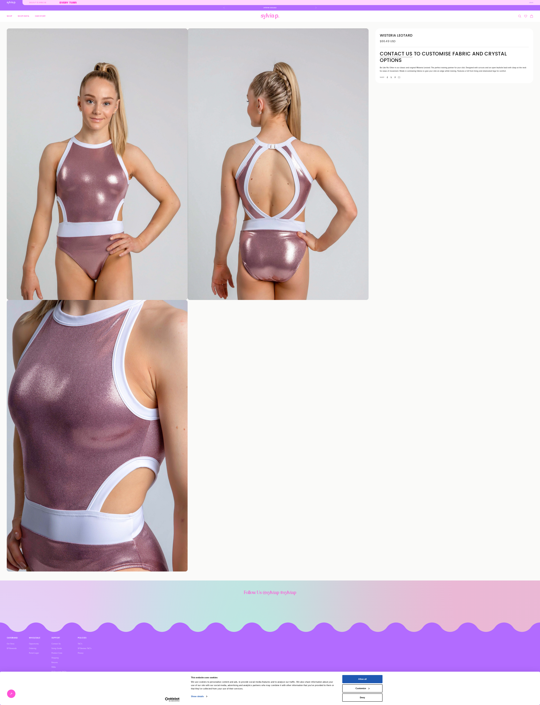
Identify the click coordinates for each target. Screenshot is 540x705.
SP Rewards (12, 648)
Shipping (55, 658)
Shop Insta (23, 16)
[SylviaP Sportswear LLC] (270, 16)
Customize (361, 688)
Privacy (80, 653)
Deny (362, 697)
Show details (197, 696)
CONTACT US (396, 53)
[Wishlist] (525, 16)
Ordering (32, 648)
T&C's (80, 644)
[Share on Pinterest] (395, 77)
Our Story (40, 16)
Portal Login (34, 653)
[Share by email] (399, 77)
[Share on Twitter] (391, 77)
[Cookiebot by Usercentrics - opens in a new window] (172, 699)
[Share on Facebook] (387, 77)
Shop (9, 16)
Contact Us (56, 644)
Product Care (56, 653)
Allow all (362, 679)
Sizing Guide (56, 648)
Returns (54, 662)
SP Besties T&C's (84, 648)
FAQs (53, 667)
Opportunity (34, 644)
